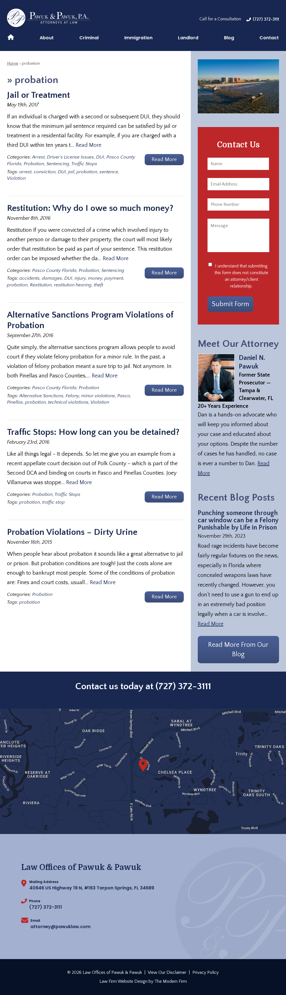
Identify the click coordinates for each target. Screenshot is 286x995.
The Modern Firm (170, 981)
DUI (100, 157)
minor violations (98, 395)
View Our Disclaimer (167, 972)
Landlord (188, 38)
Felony (72, 395)
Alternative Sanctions (41, 395)
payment (113, 278)
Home (10, 37)
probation (87, 171)
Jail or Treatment (38, 95)
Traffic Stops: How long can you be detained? (93, 432)
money (95, 278)
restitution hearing (73, 284)
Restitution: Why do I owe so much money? (90, 208)
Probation (34, 163)
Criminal (89, 38)
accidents (29, 278)
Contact (269, 38)
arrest (25, 171)
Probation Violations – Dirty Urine (72, 532)
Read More (88, 145)
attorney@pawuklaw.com (60, 926)
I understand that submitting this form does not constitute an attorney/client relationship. (241, 276)
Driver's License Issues (70, 157)
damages (52, 278)
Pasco (123, 395)
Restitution (41, 284)
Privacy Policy (205, 972)
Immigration (138, 38)
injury (80, 278)
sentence (108, 171)
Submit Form (230, 304)
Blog (229, 38)
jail (71, 171)
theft (98, 284)
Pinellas (15, 402)
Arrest (38, 157)
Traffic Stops (84, 163)
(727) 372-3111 (266, 19)
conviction (45, 171)
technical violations (68, 402)
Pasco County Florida (54, 270)
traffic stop (53, 502)
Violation (16, 178)
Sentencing (57, 163)
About (47, 38)
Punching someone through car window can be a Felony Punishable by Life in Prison (238, 520)
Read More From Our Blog (238, 649)
